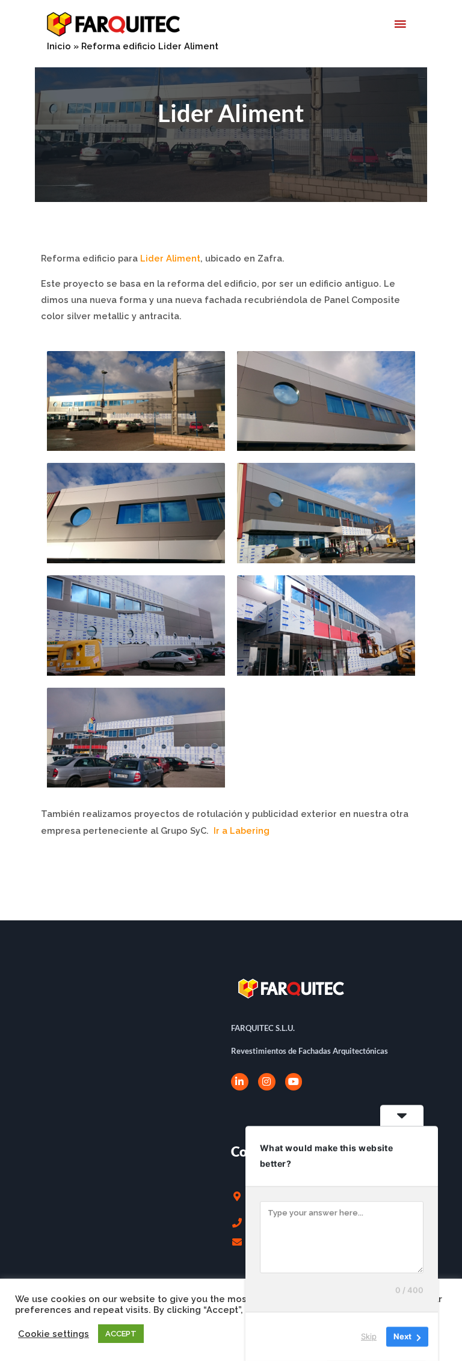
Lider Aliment (170, 258)
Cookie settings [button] (53, 1334)
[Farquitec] (113, 24)
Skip (369, 1336)
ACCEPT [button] (121, 1333)
